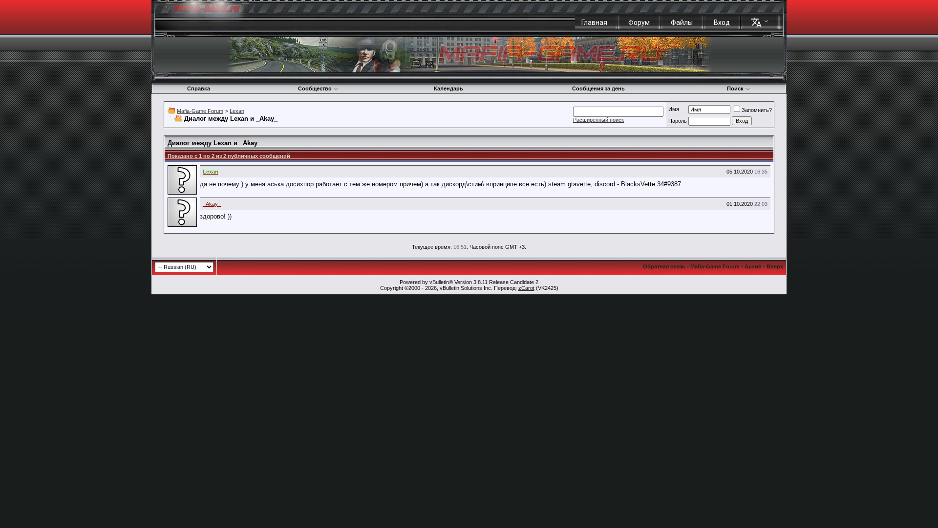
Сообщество (315, 88)
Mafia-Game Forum (200, 111)
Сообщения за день (598, 88)
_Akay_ (212, 204)
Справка (198, 88)
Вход (722, 22)
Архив (753, 266)
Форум (639, 22)
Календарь (448, 88)
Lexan (237, 111)
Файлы (682, 22)
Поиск (735, 88)
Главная (594, 22)
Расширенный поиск (598, 120)
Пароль (677, 121)
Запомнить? (757, 110)
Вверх (775, 266)
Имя (673, 109)
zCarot (526, 288)
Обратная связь (664, 266)
